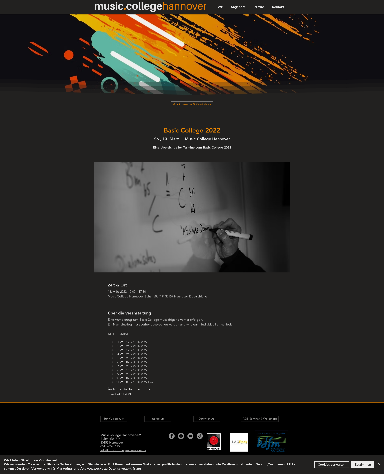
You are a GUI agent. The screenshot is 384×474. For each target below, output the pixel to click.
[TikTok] (200, 436)
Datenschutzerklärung (124, 468)
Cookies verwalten (331, 464)
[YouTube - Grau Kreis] (190, 436)
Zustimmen (363, 464)
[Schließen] (379, 464)
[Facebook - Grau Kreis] (172, 436)
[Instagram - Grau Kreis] (181, 436)
